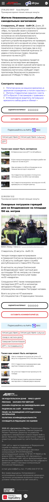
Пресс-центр (34, 399)
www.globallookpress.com (33, 247)
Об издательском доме (14, 399)
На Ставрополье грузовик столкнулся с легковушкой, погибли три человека (26, 176)
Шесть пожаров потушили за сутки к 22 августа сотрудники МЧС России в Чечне (26, 357)
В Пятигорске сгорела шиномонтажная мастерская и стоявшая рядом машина (26, 380)
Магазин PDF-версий (23, 402)
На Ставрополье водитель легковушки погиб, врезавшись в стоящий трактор (28, 183)
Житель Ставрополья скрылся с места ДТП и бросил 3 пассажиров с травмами (24, 94)
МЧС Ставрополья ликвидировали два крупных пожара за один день (25, 365)
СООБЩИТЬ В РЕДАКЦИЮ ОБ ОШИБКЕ (19, 421)
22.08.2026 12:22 (7, 196)
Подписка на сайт (11, 409)
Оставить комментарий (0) (24, 119)
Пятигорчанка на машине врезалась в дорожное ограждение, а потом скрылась (24, 89)
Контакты (28, 409)
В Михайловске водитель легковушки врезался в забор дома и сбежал (24, 99)
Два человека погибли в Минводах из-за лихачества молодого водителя (26, 168)
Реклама (6, 402)
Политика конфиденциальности (19, 418)
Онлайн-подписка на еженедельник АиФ (23, 405)
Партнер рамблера (22, 490)
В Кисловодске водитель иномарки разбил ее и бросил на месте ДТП (28, 160)
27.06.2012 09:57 (7, 10)
